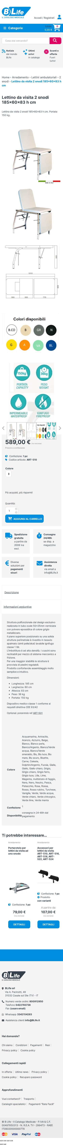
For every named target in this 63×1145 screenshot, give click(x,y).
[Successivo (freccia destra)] (4, 1144)
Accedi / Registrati (44, 17)
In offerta (7, 1071)
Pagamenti (36, 1045)
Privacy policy (9, 1050)
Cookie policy (27, 1050)
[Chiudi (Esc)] (11, 1140)
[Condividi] (8, 1140)
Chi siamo (7, 1045)
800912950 (36, 1001)
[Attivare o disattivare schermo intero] (4, 1140)
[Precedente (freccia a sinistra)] (1, 1144)
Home (5, 77)
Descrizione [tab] (12, 592)
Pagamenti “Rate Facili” (41, 1104)
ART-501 (38, 713)
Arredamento (20, 77)
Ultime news (21, 1071)
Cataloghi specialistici (14, 1104)
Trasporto (29, 1098)
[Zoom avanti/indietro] (1, 1140)
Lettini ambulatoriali (44, 77)
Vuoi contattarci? (11, 1098)
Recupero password (31, 1077)
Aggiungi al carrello (27, 518)
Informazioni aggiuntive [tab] (18, 606)
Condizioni (21, 1045)
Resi (47, 1045)
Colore (9, 468)
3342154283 (24, 1014)
